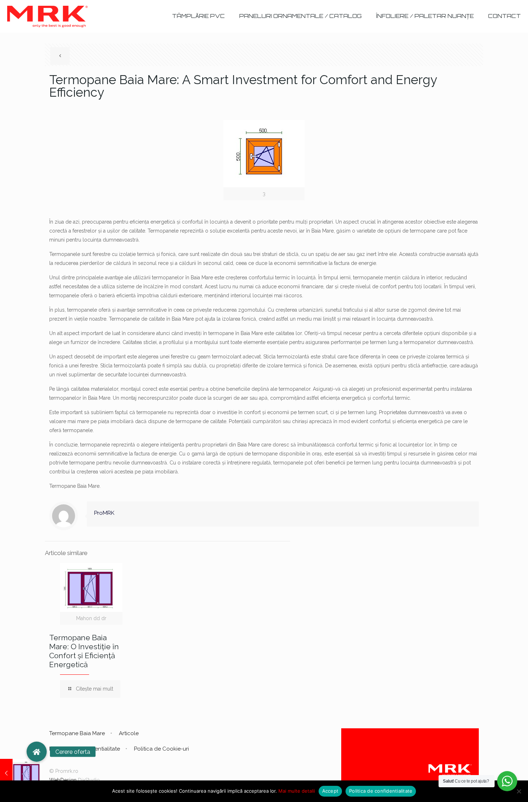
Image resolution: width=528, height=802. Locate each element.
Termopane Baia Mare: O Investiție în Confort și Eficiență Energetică (84, 651)
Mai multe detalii (296, 791)
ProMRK (104, 513)
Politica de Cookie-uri (161, 749)
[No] (519, 791)
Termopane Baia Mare (77, 733)
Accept (330, 791)
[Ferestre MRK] (47, 16)
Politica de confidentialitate (380, 791)
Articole (129, 733)
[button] (37, 752)
